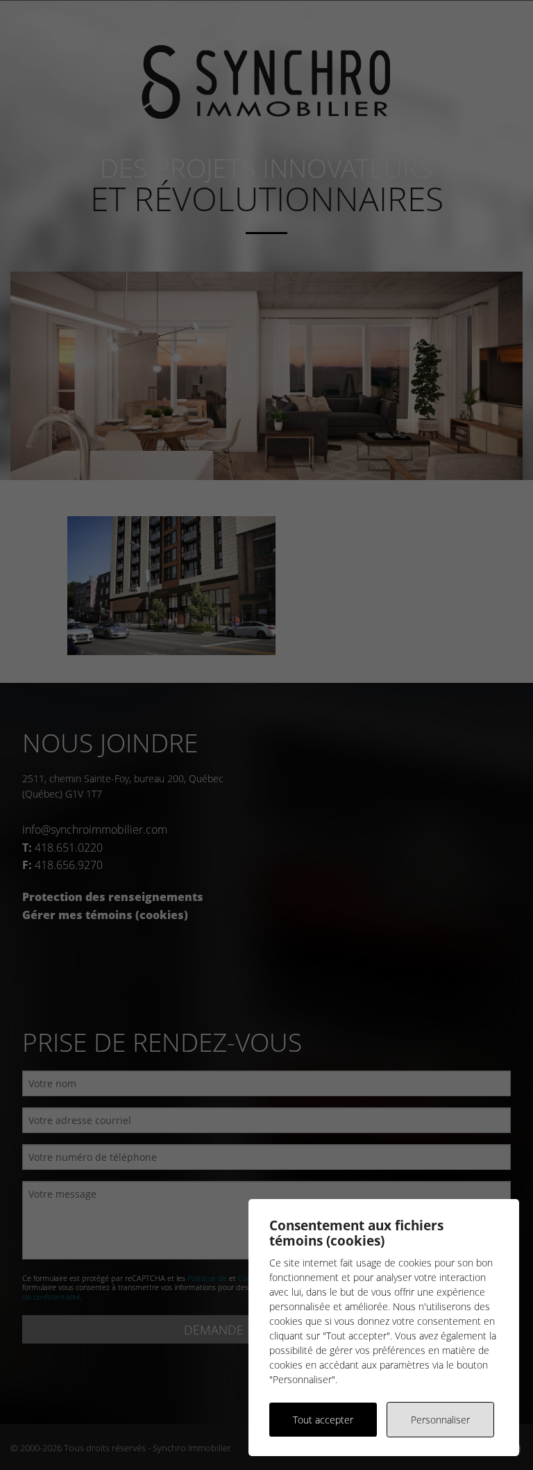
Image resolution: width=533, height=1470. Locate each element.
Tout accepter (323, 1419)
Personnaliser (440, 1419)
